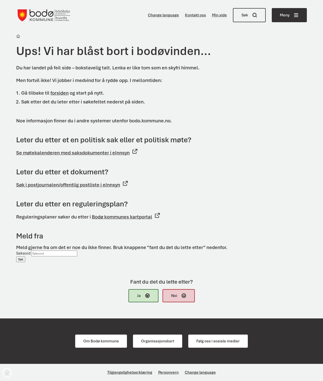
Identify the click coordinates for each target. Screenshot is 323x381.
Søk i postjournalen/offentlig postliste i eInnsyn (68, 185)
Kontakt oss (195, 15)
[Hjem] (18, 37)
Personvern (168, 372)
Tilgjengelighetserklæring (129, 372)
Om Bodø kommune (101, 341)
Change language (163, 15)
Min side (219, 15)
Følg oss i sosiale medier (218, 341)
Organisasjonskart (157, 341)
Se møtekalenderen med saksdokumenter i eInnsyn (73, 153)
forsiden (59, 93)
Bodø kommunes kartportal (122, 217)
